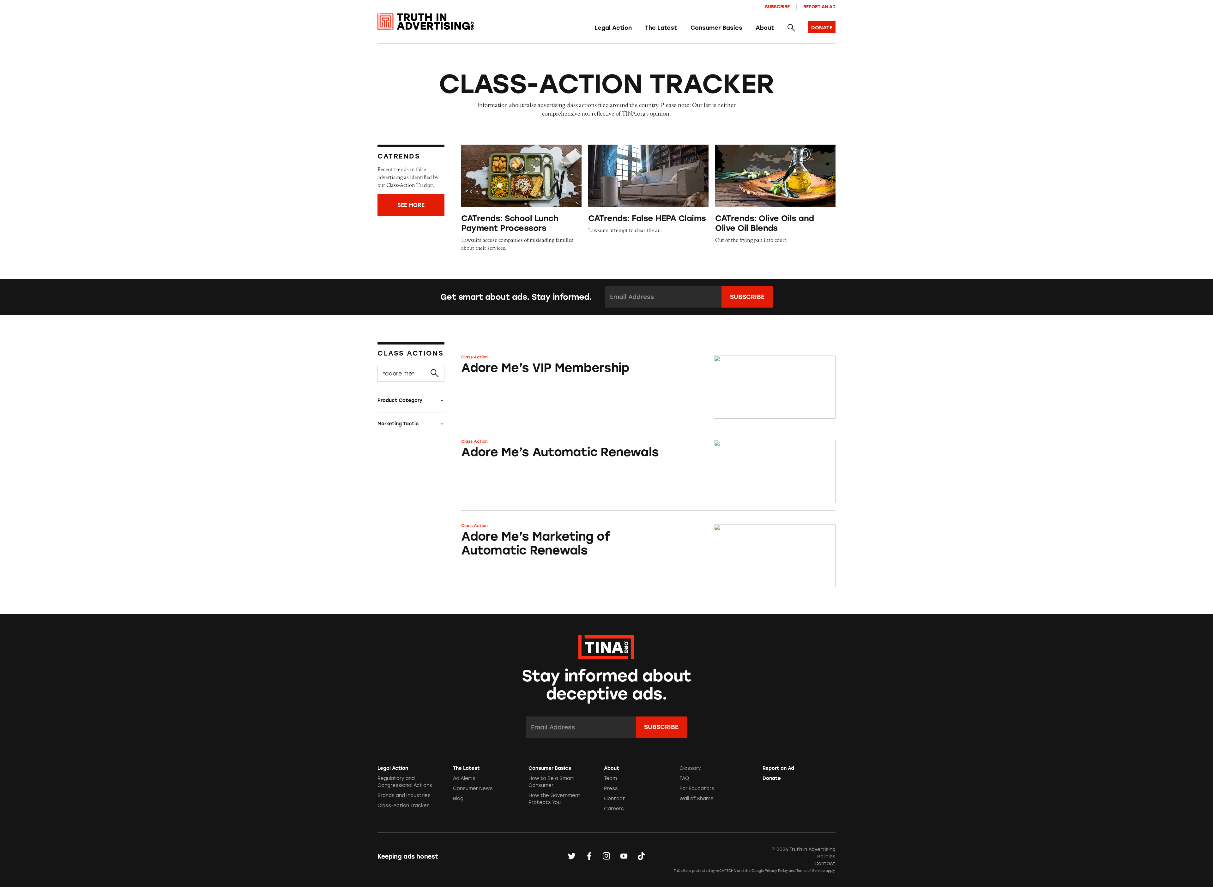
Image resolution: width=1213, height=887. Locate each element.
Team (610, 778)
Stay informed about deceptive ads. (606, 685)
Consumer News (473, 788)
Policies (826, 857)
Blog (458, 798)
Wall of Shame (696, 798)
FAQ (684, 778)
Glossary (690, 768)
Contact (614, 798)
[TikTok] (641, 856)
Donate (772, 778)
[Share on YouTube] (624, 856)
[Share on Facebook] (589, 856)
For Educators (696, 788)
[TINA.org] (606, 646)
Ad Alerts (464, 778)
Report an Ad (819, 6)
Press (611, 788)
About (765, 27)
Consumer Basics (716, 27)
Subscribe (777, 6)
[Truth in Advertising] (425, 21)
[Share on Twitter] (571, 856)
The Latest (661, 27)
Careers (614, 809)
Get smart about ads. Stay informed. (516, 297)
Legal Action (613, 27)
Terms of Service (810, 871)
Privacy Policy (776, 871)
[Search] (791, 28)
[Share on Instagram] (606, 856)
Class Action (474, 357)
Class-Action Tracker (403, 805)
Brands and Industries (404, 795)
